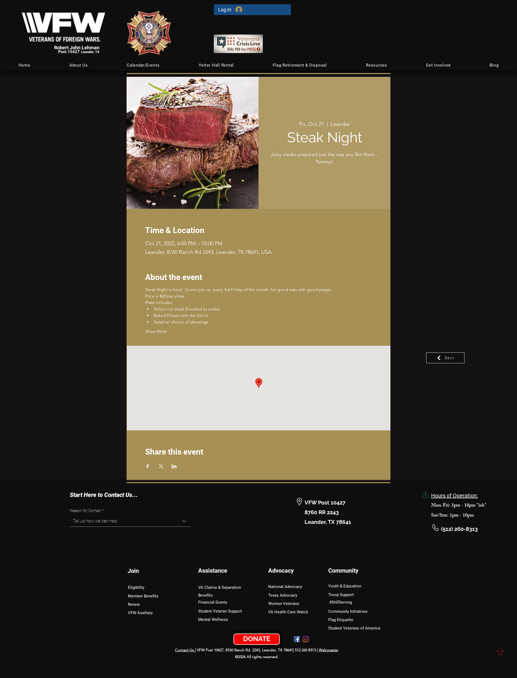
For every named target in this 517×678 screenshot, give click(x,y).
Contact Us (185, 650)
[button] (143, 65)
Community (343, 570)
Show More (156, 331)
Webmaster (328, 650)
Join (133, 571)
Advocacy (281, 570)
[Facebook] (297, 639)
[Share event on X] (160, 466)
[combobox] (130, 521)
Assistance (212, 570)
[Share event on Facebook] (147, 466)
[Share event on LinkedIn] (174, 466)
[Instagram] (306, 639)
